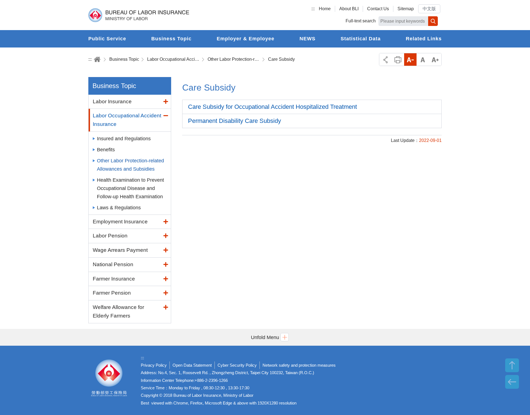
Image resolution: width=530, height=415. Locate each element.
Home (325, 8)
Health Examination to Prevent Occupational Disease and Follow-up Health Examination (130, 188)
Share (385, 59)
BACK (512, 382)
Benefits (106, 149)
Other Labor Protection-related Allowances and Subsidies (234, 59)
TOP (512, 365)
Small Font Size (410, 59)
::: (313, 8)
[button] (265, 337)
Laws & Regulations (119, 207)
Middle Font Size (423, 59)
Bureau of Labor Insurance (138, 15)
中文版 (429, 8)
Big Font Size (435, 59)
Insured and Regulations (124, 138)
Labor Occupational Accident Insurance (173, 59)
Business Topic (124, 59)
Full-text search (361, 20)
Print (398, 59)
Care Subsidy (281, 59)
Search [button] (433, 21)
